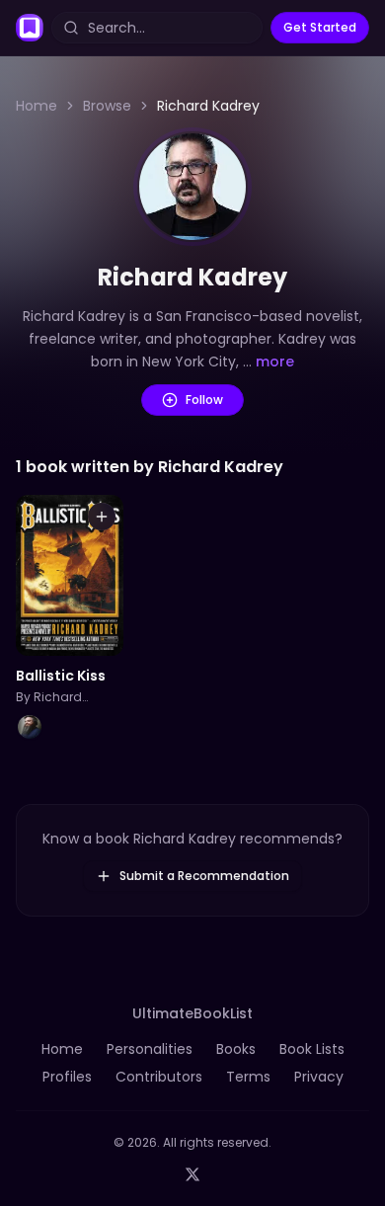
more (275, 361)
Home (36, 106)
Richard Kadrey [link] (208, 106)
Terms (248, 1076)
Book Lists (312, 1049)
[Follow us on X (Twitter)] (192, 1174)
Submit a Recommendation (204, 875)
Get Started (319, 27)
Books (236, 1049)
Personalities (149, 1049)
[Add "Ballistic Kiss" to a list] (102, 516)
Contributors (159, 1076)
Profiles (67, 1076)
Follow (204, 399)
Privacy (319, 1076)
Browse (107, 106)
